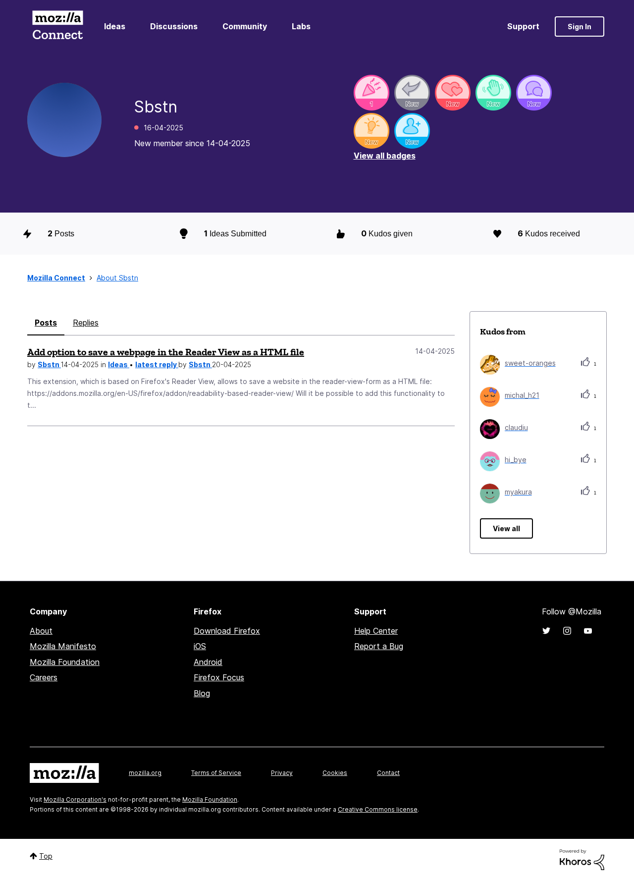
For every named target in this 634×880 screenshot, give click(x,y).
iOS (200, 646)
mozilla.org (145, 772)
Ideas (114, 26)
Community (244, 26)
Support (523, 26)
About (41, 631)
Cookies (334, 772)
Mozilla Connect (57, 26)
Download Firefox (227, 631)
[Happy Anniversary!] (371, 92)
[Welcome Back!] (493, 92)
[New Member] (412, 131)
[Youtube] (587, 630)
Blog (202, 693)
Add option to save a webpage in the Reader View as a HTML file (165, 352)
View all (506, 528)
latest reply (156, 364)
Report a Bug (378, 646)
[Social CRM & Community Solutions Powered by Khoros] (582, 859)
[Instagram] (567, 630)
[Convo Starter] (534, 92)
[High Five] (453, 92)
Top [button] (46, 856)
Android (208, 662)
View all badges (385, 156)
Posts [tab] (46, 323)
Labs (301, 26)
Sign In (579, 26)
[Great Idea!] (371, 131)
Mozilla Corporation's (75, 799)
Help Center (376, 631)
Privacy (282, 772)
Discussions (174, 26)
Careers (43, 677)
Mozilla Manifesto (63, 646)
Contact (388, 772)
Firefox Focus (219, 677)
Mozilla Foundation (65, 662)
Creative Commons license (378, 809)
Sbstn (49, 364)
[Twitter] (546, 630)
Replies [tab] (86, 323)
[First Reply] (412, 92)
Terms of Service (216, 772)
